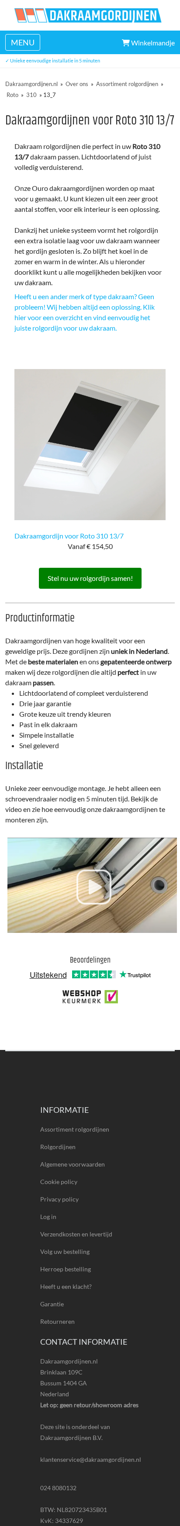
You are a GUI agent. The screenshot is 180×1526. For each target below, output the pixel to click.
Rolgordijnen (58, 1146)
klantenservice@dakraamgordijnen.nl (90, 1459)
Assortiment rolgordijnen (127, 83)
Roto (12, 94)
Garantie (52, 1304)
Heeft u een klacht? (66, 1286)
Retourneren (57, 1321)
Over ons (77, 83)
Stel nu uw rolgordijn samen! (90, 578)
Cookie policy (58, 1181)
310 (31, 94)
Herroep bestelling (65, 1269)
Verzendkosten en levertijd (76, 1234)
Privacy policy (59, 1199)
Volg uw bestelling (65, 1251)
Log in (48, 1216)
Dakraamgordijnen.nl (31, 83)
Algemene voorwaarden (72, 1164)
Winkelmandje (152, 42)
